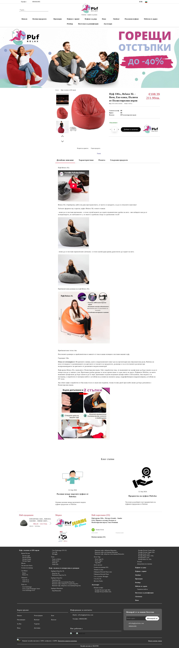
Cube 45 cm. (25, 581)
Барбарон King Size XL (57, 571)
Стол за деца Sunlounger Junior (31, 588)
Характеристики (86, 160)
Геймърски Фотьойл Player (101, 574)
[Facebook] (152, 2)
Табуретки (24, 577)
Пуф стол (24, 584)
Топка (52, 557)
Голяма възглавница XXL (101, 567)
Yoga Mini (98, 562)
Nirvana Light (26, 555)
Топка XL (54, 562)
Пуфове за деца (91, 19)
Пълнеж (139, 561)
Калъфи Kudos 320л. (144, 554)
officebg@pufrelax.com (85, 615)
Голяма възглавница (27, 568)
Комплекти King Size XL (59, 575)
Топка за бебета (56, 559)
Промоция (57, 19)
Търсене (37, 624)
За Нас (19, 624)
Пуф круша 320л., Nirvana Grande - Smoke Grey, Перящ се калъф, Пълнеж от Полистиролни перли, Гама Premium (40, 520)
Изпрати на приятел (82, 148)
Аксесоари (108, 24)
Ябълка (23, 563)
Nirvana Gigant (26, 561)
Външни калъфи (98, 587)
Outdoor (116, 19)
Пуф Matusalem (56, 590)
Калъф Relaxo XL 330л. (145, 559)
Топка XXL (55, 564)
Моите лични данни (155, 641)
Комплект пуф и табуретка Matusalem (105, 550)
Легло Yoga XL (99, 559)
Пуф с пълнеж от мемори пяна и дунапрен (64, 568)
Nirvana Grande (26, 559)
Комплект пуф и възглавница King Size (63, 582)
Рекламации (21, 619)
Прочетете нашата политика (67, 641)
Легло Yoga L (99, 561)
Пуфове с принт (73, 19)
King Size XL (56, 573)
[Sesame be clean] (79, 523)
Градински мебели (142, 589)
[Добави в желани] (158, 122)
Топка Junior (55, 561)
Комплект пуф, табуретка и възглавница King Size (66, 585)
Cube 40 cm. (25, 580)
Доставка (37, 628)
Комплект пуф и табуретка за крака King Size (65, 583)
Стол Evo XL (97, 578)
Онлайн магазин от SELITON (89, 646)
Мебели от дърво (150, 19)
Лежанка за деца (98, 569)
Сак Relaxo (24, 571)
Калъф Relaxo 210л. (144, 557)
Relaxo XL (25, 575)
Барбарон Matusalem (57, 588)
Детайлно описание (65, 160)
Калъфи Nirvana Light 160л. (103, 590)
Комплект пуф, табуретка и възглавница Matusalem (109, 554)
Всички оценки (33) (98, 537)
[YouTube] (159, 2)
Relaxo (24, 573)
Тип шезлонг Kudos (27, 565)
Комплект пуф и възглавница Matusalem (106, 552)
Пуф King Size (56, 580)
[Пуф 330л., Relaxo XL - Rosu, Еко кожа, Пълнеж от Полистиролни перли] (89, 130)
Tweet (99, 153)
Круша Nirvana (25, 553)
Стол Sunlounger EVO (28, 590)
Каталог (53, 619)
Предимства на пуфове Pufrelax (142, 496)
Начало (24, 19)
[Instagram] (155, 2)
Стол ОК (54, 552)
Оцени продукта (95, 148)
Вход (18, 628)
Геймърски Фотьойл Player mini (103, 572)
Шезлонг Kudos (98, 581)
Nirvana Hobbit (26, 557)
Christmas (138, 596)
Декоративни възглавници (144, 564)
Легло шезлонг (98, 565)
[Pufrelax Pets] (63, 537)
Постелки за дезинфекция (88, 24)
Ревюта (102, 160)
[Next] (49, 523)
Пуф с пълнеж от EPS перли (68, 90)
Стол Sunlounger (27, 587)
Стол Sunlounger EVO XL (59, 550)
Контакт (36, 619)
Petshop (70, 24)
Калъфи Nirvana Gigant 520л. (146, 552)
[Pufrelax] (63, 523)
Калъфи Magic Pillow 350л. (146, 556)
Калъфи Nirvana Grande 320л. (146, 550)
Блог (52, 615)
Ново (137, 600)
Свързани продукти (119, 160)
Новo (104, 19)
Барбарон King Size (56, 578)
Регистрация (38, 615)
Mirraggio (55, 554)
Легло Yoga (97, 557)
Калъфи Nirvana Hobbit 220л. (103, 591)
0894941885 (36, 1)
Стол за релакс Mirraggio (101, 576)
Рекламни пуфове (132, 19)
